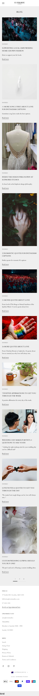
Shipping (5, 649)
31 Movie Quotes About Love (16, 300)
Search (4, 642)
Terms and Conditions (9, 660)
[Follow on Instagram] (8, 666)
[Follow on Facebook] (3, 666)
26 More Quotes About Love (15, 346)
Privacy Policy (6, 653)
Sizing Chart (6, 646)
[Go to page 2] (24, 579)
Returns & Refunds (8, 656)
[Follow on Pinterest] (14, 666)
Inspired (5, 44)
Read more (5, 59)
